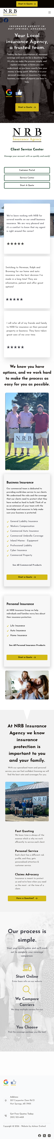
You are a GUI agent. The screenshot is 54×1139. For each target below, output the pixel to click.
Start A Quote (25, 4)
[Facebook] (39, 1135)
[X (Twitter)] (44, 1135)
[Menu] (49, 12)
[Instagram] (49, 1135)
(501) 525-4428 (17, 1117)
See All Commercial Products (27, 565)
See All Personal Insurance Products (27, 645)
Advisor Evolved (39, 1126)
